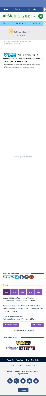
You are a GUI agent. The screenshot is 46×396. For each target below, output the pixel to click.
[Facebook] (16, 381)
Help (27, 360)
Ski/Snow (36, 23)
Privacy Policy (31, 365)
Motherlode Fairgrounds (11, 319)
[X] (10, 381)
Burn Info (27, 32)
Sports (17, 9)
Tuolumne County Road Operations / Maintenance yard (23, 309)
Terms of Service (16, 365)
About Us (10, 360)
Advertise (19, 360)
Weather (6, 23)
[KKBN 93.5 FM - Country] (27, 347)
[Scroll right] (44, 9)
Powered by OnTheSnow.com (23, 157)
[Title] (36, 381)
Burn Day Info (21, 23)
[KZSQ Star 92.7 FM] (10, 347)
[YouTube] (23, 381)
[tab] (6, 292)
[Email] (29, 381)
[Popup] (40, 16)
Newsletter (35, 360)
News (6, 9)
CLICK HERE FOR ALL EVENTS (23, 331)
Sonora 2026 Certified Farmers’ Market (18, 298)
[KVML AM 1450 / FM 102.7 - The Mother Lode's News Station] (23, 342)
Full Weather (18, 32)
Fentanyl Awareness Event (13, 316)
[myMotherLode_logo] (19, 16)
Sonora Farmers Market (11, 301)
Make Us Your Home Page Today (16, 273)
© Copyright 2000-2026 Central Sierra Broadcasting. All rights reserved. (23, 372)
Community (31, 9)
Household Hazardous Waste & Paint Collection (21, 306)
